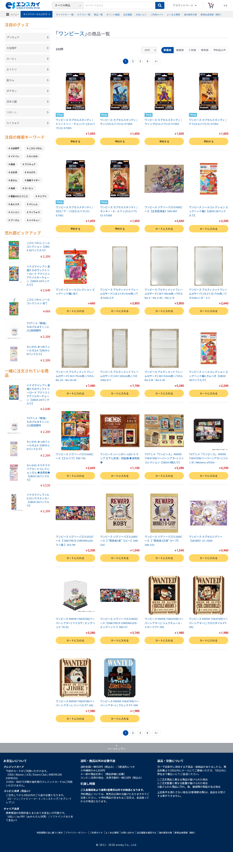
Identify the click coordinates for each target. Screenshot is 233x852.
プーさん (15, 220)
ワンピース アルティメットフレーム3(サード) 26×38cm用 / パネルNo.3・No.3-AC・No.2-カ (164, 293)
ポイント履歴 (113, 14)
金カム (14, 180)
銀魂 (13, 164)
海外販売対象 (190, 14)
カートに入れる (164, 229)
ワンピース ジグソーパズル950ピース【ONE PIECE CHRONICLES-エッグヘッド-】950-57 (119, 623)
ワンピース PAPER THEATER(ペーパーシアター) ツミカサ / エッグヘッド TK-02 (75, 623)
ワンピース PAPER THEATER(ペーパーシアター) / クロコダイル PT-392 (208, 623)
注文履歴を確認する (146, 832)
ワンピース (71, 33)
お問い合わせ (127, 832)
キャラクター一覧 (65, 14)
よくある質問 (173, 14)
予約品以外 (219, 50)
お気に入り (141, 14)
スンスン (15, 212)
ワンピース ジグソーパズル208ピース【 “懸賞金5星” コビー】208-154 (119, 541)
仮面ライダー (33, 180)
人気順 (192, 50)
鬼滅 (13, 188)
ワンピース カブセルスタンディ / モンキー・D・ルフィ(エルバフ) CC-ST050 (118, 211)
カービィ (29, 188)
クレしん (33, 204)
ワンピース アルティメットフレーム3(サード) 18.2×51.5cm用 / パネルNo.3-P (119, 293)
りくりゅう (34, 212)
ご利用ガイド (156, 14)
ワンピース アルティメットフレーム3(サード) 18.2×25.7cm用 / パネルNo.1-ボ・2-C (208, 293)
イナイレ (15, 156)
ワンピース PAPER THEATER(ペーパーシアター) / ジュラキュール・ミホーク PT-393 (164, 623)
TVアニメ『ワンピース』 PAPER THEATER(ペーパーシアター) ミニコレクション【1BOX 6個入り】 (164, 458)
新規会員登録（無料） (211, 14)
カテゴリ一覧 (83, 14)
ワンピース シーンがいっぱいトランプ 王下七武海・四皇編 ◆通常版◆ (119, 458)
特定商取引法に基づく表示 (50, 832)
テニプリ (42, 196)
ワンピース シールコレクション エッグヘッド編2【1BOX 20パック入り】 (208, 211)
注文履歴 (127, 14)
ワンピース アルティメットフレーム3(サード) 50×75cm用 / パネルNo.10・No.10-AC (75, 376)
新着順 (167, 50)
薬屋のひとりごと (19, 196)
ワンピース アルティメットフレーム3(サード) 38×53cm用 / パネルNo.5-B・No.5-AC (164, 376)
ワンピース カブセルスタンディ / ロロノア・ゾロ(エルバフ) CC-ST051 (74, 211)
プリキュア (30, 164)
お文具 (14, 172)
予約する (75, 141)
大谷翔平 (15, 148)
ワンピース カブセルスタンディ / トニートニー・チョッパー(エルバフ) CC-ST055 (75, 124)
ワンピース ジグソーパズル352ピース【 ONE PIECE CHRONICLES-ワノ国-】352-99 (75, 541)
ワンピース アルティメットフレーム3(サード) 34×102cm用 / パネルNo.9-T (119, 376)
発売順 (204, 50)
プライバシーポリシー (76, 832)
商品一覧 (98, 14)
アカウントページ (183, 5)
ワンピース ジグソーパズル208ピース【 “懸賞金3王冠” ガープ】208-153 (163, 541)
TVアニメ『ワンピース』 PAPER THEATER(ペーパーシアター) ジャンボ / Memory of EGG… (208, 458)
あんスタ (15, 204)
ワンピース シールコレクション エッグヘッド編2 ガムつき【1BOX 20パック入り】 (208, 376)
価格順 (180, 50)
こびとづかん (35, 148)
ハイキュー (34, 220)
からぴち (31, 172)
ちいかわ (33, 156)
